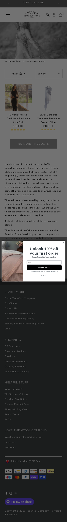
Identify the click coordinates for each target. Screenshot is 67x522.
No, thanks (44, 275)
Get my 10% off (44, 267)
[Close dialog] (63, 242)
